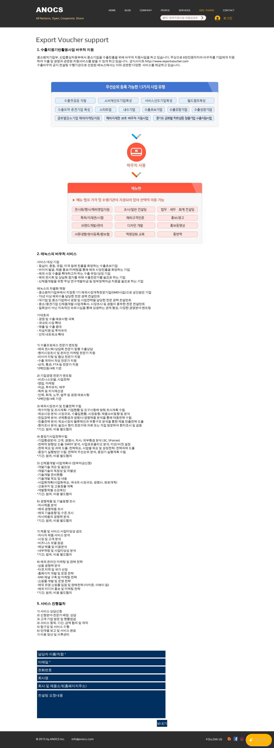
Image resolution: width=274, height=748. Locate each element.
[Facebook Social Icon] (236, 739)
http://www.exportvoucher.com (166, 61)
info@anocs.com (82, 739)
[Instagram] (242, 739)
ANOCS (49, 10)
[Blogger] (229, 739)
